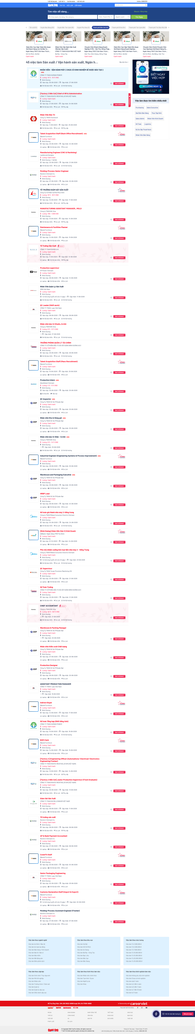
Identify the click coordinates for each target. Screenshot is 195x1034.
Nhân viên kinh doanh (155, 118)
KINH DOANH (71, 1012)
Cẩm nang (78, 5)
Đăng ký (136, 11)
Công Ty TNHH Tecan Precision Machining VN (56, 571)
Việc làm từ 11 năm (132, 993)
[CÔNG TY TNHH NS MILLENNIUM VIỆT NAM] (33, 802)
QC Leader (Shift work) (49, 305)
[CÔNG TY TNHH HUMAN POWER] (33, 74)
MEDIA (49, 1012)
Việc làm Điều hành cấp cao (37, 993)
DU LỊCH (70, 1021)
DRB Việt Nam (45, 289)
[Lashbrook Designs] (33, 156)
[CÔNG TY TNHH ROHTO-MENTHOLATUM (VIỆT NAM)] (33, 97)
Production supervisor (49, 268)
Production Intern (49, 380)
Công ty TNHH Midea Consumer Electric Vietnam (57, 515)
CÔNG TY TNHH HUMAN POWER (51, 75)
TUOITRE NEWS (71, 1)
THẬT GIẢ (130, 1018)
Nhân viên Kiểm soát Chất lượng (53, 646)
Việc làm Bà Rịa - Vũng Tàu (86, 953)
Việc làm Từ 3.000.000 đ (133, 944)
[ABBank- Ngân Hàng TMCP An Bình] (33, 535)
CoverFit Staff (46, 854)
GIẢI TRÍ (90, 1018)
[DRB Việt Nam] (33, 290)
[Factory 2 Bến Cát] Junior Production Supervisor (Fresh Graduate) (68, 780)
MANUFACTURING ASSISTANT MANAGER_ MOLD (61, 208)
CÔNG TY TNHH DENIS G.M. (49, 249)
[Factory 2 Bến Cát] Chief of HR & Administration (61, 93)
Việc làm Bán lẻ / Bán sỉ (35, 953)
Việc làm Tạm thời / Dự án (85, 978)
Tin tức (62, 5)
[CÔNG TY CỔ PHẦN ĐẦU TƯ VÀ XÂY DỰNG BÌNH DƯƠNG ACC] (33, 347)
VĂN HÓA (90, 1015)
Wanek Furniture (46, 136)
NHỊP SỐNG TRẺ (92, 1012)
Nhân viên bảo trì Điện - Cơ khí (54, 437)
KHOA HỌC (110, 1015)
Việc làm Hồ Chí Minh (84, 947)
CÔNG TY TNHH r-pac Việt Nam (51, 308)
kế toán (138, 124)
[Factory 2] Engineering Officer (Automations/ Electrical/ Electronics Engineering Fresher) (69, 760)
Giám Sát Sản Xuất (48, 798)
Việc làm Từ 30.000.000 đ (134, 961)
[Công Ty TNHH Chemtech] (33, 119)
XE (68, 1018)
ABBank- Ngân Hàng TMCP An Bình (52, 534)
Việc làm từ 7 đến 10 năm (134, 990)
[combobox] (72, 17)
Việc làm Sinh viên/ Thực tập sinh (39, 975)
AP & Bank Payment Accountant (53, 836)
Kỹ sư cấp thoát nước (143, 129)
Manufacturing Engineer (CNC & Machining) (58, 152)
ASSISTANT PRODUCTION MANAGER (55, 684)
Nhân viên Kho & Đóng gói (53, 418)
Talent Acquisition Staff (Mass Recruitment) (59, 361)
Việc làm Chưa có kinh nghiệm (135, 978)
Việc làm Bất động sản (35, 958)
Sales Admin (140, 118)
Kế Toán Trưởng (46, 587)
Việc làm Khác (81, 984)
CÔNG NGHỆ (71, 1015)
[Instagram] (142, 1008)
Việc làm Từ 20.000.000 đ (134, 958)
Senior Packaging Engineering (53, 873)
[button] (111, 83)
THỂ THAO (110, 1012)
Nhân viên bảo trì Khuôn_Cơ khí (53, 324)
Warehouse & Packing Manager (53, 628)
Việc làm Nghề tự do (83, 981)
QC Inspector (47, 399)
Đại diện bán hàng (142, 113)
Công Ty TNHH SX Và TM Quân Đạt (51, 402)
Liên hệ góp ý (129, 1031)
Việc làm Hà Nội (82, 944)
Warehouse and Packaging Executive (57, 475)
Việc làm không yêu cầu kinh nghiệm (138, 975)
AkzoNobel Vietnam (47, 383)
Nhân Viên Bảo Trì (47, 115)
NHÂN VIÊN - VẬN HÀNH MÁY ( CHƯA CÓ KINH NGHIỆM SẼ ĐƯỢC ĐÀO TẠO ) (71, 71)
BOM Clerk (44, 740)
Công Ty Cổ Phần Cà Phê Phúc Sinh (52, 192)
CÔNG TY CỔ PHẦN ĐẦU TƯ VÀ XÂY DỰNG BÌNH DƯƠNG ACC (60, 345)
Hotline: (140, 1031)
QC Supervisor (46, 568)
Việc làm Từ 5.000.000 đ (133, 947)
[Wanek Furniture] (33, 137)
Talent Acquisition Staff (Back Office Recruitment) (63, 133)
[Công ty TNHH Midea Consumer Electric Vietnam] (33, 516)
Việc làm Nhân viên (34, 981)
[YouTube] (146, 1008)
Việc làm (70, 5)
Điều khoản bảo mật (119, 1031)
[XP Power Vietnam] (33, 272)
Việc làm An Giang (83, 950)
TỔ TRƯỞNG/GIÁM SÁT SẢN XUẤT (54, 190)
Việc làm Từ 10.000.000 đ (134, 953)
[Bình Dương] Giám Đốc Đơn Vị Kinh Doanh (58, 531)
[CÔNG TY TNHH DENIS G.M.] (33, 250)
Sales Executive (152, 107)
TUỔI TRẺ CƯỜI (80, 1)
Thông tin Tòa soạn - (130, 1029)
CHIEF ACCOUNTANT (49, 606)
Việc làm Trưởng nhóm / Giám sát (39, 984)
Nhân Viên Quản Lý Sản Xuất (52, 286)
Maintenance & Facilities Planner (54, 227)
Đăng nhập (143, 11)
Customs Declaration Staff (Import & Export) (59, 892)
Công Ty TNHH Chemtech (49, 117)
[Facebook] (137, 1008)
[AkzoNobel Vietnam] (33, 384)
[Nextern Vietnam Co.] (33, 175)
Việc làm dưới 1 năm (132, 981)
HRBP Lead (45, 493)
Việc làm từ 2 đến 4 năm (133, 984)
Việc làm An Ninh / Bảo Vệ (36, 944)
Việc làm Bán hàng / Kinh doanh (38, 950)
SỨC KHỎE (110, 1018)
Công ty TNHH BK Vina (48, 211)
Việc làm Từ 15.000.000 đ (134, 955)
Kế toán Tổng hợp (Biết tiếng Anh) (54, 721)
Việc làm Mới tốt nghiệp (36, 978)
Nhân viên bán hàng (143, 135)
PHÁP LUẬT (51, 1021)
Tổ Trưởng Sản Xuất (48, 246)
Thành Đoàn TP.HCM (141, 1029)
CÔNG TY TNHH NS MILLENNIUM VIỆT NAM (55, 801)
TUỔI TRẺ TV (62, 1)
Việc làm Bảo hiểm (34, 955)
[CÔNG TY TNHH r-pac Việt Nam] (33, 309)
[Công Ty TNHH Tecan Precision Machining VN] (33, 572)
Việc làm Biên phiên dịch (36, 961)
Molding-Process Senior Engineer (54, 171)
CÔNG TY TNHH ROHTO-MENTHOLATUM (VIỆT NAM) (58, 96)
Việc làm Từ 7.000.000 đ (133, 950)
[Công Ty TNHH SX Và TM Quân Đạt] (33, 403)
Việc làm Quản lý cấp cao (36, 990)
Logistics (147, 124)
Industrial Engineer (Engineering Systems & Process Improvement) (70, 456)
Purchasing (140, 107)
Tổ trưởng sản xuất (48, 817)
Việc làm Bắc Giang (83, 961)
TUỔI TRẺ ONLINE (52, 1)
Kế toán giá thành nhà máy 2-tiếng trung (57, 512)
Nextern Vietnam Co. (47, 174)
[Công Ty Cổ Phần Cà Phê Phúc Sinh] (33, 194)
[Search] (146, 5)
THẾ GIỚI (50, 1018)
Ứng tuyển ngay (119, 83)
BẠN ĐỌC (130, 1015)
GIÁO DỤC (130, 1012)
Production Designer (49, 665)
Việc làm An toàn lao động (36, 947)
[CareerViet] (138, 1003)
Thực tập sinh (157, 113)
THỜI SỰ (50, 1015)
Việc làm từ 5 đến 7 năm (133, 987)
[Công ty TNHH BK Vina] (33, 212)
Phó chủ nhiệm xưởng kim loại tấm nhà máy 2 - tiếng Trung (64, 550)
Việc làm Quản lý (33, 987)
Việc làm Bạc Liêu (83, 955)
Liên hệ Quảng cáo (106, 1031)
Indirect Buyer (46, 702)
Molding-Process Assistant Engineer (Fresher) (60, 911)
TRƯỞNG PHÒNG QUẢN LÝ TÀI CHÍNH (55, 343)
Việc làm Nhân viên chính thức (87, 975)
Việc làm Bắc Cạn (82, 958)
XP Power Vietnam (46, 270)
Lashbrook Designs (47, 155)
